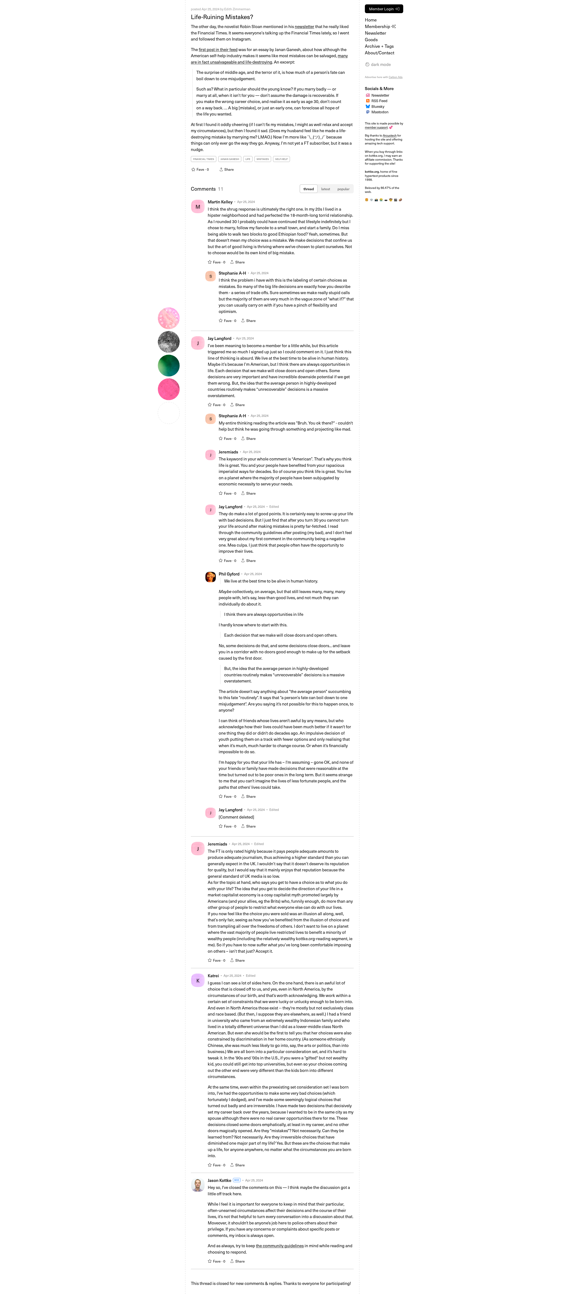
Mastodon (380, 112)
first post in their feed (218, 49)
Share (240, 262)
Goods (371, 39)
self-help (281, 159)
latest (325, 188)
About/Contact (379, 52)
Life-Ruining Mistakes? (222, 16)
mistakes (263, 159)
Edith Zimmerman (237, 9)
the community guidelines (280, 1245)
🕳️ (386, 199)
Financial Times (203, 159)
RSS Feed (379, 100)
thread (309, 188)
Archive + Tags (379, 46)
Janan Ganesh (229, 159)
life (247, 159)
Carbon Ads (396, 77)
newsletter (304, 26)
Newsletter (375, 33)
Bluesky (377, 106)
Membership (378, 26)
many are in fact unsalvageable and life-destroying (269, 58)
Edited (274, 506)
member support (376, 127)
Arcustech (390, 135)
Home (371, 19)
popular (343, 188)
